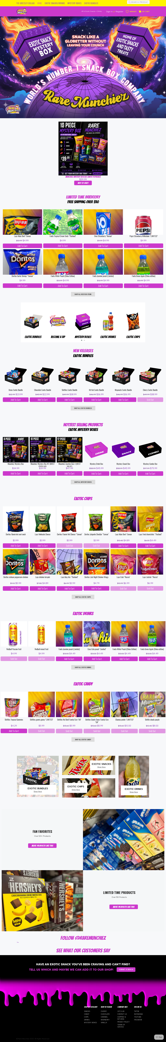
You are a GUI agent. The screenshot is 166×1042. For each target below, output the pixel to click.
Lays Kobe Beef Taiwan (22, 236)
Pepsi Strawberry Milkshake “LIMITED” (144, 236)
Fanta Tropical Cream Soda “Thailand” (63, 236)
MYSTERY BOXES (90, 1022)
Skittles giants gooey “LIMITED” (41, 719)
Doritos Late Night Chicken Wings (96, 577)
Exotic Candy (83, 337)
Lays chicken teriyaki (42, 577)
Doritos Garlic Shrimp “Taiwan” (22, 276)
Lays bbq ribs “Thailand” (69, 577)
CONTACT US (122, 1014)
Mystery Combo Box (150, 463)
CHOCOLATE (105, 1014)
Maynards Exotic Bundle (123, 390)
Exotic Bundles (108, 337)
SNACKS (87, 1011)
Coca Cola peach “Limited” (97, 649)
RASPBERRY (105, 1020)
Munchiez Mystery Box (16, 463)
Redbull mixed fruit (41, 649)
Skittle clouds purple (152, 719)
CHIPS (86, 1017)
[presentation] (17, 325)
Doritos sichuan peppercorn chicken (15, 577)
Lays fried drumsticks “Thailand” (150, 534)
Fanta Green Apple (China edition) (143, 276)
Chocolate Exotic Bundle (42, 390)
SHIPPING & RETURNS (121, 1018)
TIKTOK (136, 1011)
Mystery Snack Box (123, 463)
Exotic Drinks (33, 337)
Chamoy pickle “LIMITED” (124, 719)
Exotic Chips (58, 337)
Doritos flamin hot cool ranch (16, 534)
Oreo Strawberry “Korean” (103, 236)
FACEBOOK (138, 1020)
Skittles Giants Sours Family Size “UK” (97, 721)
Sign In (109, 11)
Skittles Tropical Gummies (14, 719)
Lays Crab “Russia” (123, 577)
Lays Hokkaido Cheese (42, 534)
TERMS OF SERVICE (121, 1026)
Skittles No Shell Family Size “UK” (69, 719)
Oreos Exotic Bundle (16, 390)
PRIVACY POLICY (123, 1022)
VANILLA (104, 1022)
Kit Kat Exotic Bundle (96, 390)
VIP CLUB (120, 1011)
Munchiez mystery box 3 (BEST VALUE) (69, 464)
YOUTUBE (137, 1017)
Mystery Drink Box (96, 463)
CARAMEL (104, 1017)
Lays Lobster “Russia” (150, 577)
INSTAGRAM (138, 1014)
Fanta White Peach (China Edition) (63, 276)
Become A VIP (133, 337)
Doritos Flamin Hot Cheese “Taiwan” (69, 534)
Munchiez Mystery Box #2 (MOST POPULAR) (83, 177)
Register (119, 11)
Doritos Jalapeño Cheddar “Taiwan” (96, 534)
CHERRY (104, 1011)
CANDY (86, 1014)
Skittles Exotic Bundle (69, 390)
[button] (81, 340)
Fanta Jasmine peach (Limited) (103, 276)
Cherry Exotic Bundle (150, 390)
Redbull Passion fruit (13, 649)
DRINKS (87, 1020)
